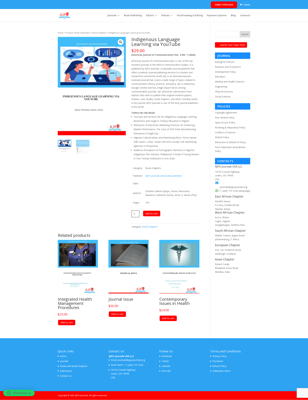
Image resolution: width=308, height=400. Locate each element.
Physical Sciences (224, 91)
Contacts (245, 15)
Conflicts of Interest (225, 132)
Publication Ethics (221, 370)
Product (69, 32)
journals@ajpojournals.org (233, 187)
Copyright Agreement (226, 112)
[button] (121, 42)
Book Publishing (133, 15)
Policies (165, 15)
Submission (66, 370)
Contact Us (66, 375)
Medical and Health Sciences (229, 81)
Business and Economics (228, 66)
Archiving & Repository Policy (230, 127)
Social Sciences (223, 96)
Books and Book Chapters (73, 366)
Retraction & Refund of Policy (230, 142)
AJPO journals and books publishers (163, 175)
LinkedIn (166, 366)
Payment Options (217, 15)
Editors (150, 15)
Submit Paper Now (224, 4)
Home (61, 32)
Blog (233, 15)
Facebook (167, 356)
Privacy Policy (219, 356)
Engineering (221, 86)
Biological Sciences (225, 61)
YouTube (166, 370)
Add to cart (151, 213)
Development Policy (225, 71)
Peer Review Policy (225, 117)
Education (220, 76)
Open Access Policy (225, 122)
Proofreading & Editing (190, 15)
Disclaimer (217, 361)
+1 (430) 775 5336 (133, 364)
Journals (112, 15)
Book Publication (83, 32)
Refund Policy (222, 137)
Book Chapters (99, 32)
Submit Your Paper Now (232, 44)
